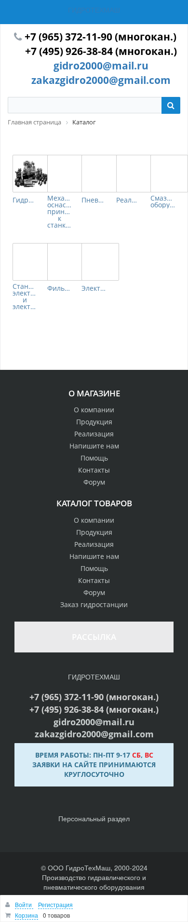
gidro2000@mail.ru (101, 65)
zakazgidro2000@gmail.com (101, 80)
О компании (94, 409)
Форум (94, 482)
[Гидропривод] (31, 173)
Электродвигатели (94, 288)
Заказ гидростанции (94, 604)
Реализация (128, 200)
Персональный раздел (94, 818)
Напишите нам (94, 445)
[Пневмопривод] (100, 173)
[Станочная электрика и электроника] (31, 262)
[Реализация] (135, 173)
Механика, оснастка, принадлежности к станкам (59, 212)
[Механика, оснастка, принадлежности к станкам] (66, 173)
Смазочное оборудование (162, 201)
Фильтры (59, 288)
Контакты (94, 470)
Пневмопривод (94, 200)
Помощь (94, 457)
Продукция (94, 421)
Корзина (26, 915)
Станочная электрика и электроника (25, 296)
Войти (24, 904)
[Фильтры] (66, 262)
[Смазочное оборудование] (169, 173)
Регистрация (55, 904)
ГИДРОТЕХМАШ (94, 9)
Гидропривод (25, 200)
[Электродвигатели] (100, 262)
